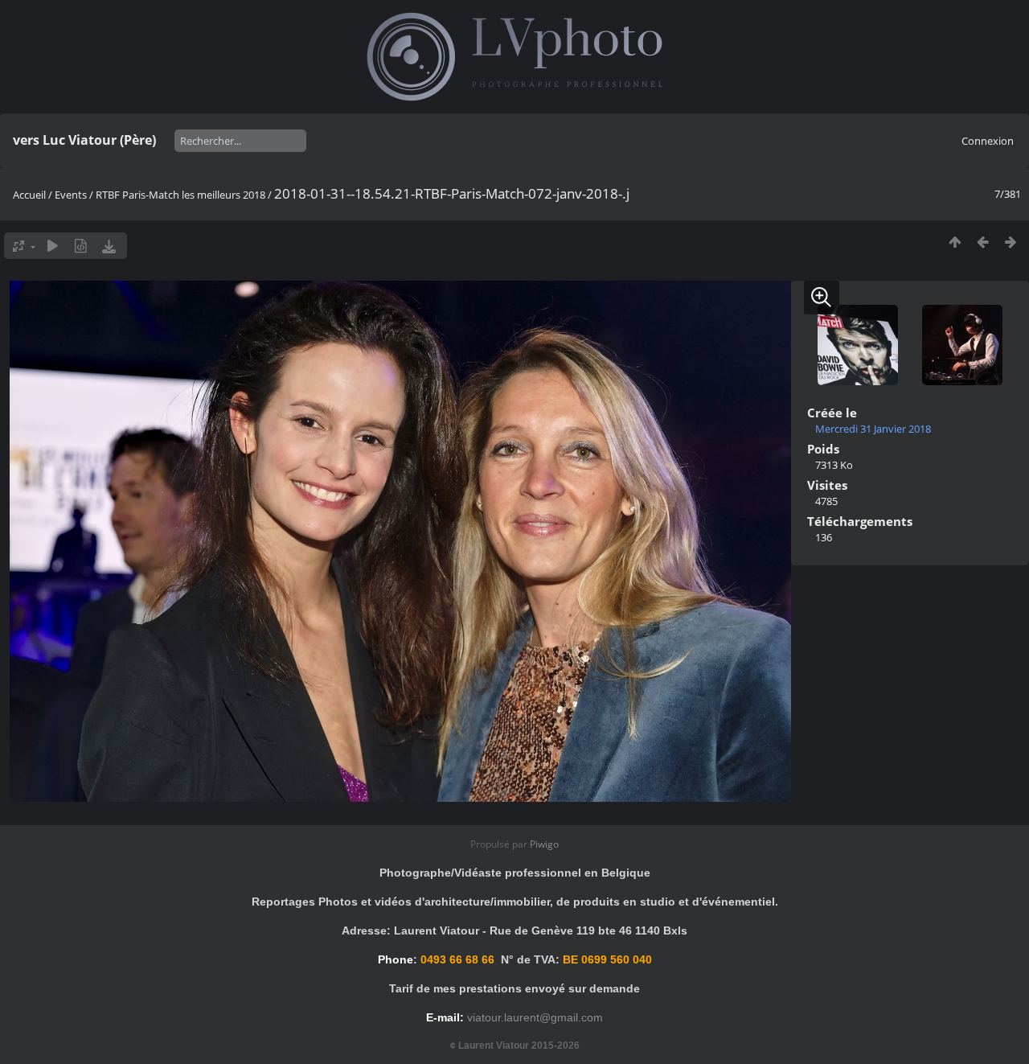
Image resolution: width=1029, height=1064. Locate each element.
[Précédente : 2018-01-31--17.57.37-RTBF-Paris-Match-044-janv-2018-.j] (983, 241)
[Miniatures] (955, 241)
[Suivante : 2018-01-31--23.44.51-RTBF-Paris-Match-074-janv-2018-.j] (1011, 241)
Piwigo (544, 844)
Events (71, 194)
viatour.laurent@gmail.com (535, 1017)
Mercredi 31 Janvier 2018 (873, 428)
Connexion (987, 141)
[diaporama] (53, 245)
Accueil (29, 194)
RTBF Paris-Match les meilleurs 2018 (180, 194)
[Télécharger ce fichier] (109, 245)
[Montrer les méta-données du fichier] (81, 245)
